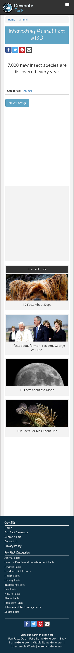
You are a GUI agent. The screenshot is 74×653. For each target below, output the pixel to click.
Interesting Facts (14, 585)
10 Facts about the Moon (37, 390)
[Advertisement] (37, 145)
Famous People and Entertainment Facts (29, 562)
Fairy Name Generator (43, 638)
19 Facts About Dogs (37, 304)
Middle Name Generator (48, 642)
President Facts (13, 603)
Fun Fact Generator (16, 532)
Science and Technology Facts (22, 607)
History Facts (12, 580)
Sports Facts (11, 612)
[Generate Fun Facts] (18, 4)
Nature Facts (12, 594)
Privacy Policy (13, 546)
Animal (23, 19)
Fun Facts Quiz (17, 638)
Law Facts (10, 589)
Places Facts (11, 598)
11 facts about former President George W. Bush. (37, 348)
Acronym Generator (50, 646)
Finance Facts (12, 567)
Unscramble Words (23, 646)
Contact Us (11, 541)
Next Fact (15, 103)
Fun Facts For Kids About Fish (37, 431)
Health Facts (12, 576)
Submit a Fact (12, 537)
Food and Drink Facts (17, 571)
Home (11, 19)
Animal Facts (12, 558)
